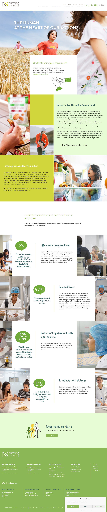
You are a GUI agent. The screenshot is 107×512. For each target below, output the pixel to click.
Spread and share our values (9, 473)
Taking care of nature (32, 473)
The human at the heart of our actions (34, 470)
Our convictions (42, 6)
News (64, 4)
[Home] (10, 5)
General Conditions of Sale (36, 508)
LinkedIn (92, 5)
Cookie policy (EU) (50, 508)
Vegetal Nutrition (76, 469)
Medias (69, 4)
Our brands (80, 6)
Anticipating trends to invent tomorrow (10, 470)
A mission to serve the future (10, 467)
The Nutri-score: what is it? (74, 145)
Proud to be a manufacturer (56, 476)
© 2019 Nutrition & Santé (11, 508)
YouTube (95, 5)
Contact (81, 4)
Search (87, 5)
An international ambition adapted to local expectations (57, 473)
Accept (72, 506)
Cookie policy (81, 510)
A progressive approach (33, 467)
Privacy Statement (88, 510)
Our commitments (56, 6)
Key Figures (52, 471)
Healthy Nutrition (76, 467)
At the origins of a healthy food (56, 467)
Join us (75, 4)
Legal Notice (24, 508)
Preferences (98, 506)
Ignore (85, 506)
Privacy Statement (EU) (64, 508)
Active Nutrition (75, 471)
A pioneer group (68, 6)
